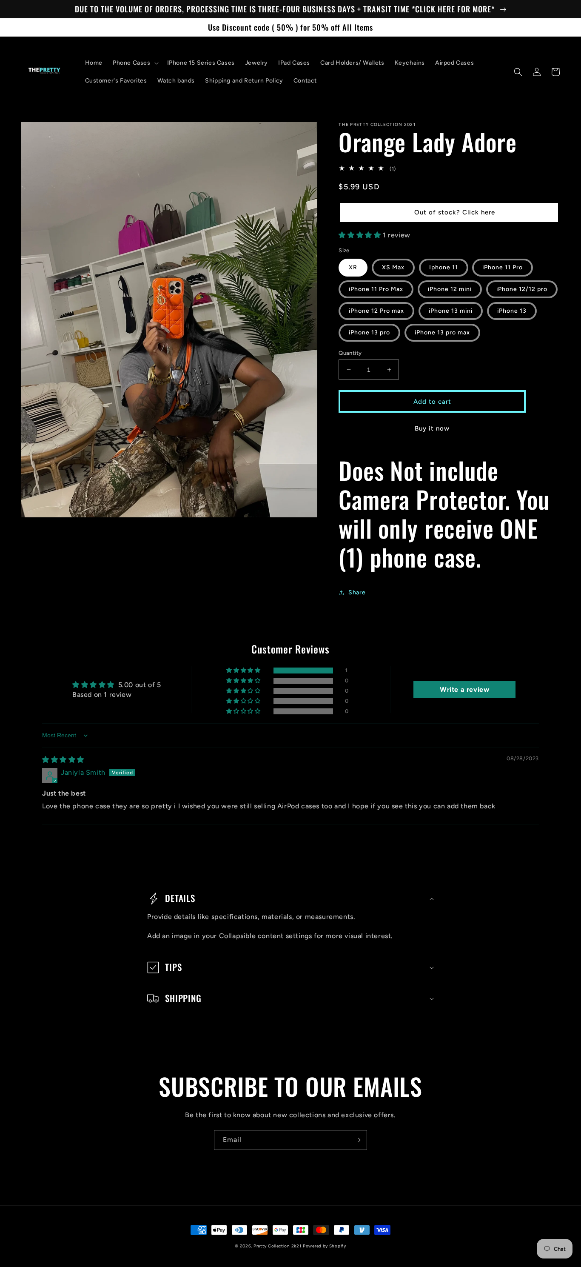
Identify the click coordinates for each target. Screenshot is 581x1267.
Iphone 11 (443, 267)
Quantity (350, 353)
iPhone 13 (512, 310)
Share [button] (356, 592)
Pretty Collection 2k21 (277, 1246)
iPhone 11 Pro (502, 267)
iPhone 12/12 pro (521, 289)
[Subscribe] (357, 1140)
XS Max (393, 267)
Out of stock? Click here (454, 212)
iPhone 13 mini (451, 310)
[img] (63, 760)
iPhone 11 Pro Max (376, 289)
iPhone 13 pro (369, 332)
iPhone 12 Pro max (376, 310)
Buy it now (432, 428)
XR (353, 267)
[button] (135, 63)
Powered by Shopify (324, 1246)
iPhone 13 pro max (442, 332)
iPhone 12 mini (450, 289)
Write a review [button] (464, 689)
